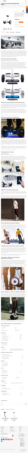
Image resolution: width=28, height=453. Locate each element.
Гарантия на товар (12, 431)
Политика (2, 432)
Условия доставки (12, 430)
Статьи (20, 428)
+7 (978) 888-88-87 (22, 435)
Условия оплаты (12, 429)
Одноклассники (10, 439)
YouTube (8, 439)
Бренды (20, 430)
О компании (2, 428)
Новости (2, 429)
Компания (2, 427)
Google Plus (12, 439)
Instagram (7, 439)
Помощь (11, 428)
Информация (12, 427)
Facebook (3, 439)
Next (12, 28)
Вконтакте (1, 439)
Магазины (2, 431)
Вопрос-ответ (20, 429)
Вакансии (2, 430)
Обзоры (20, 431)
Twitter (5, 439)
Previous (2, 28)
